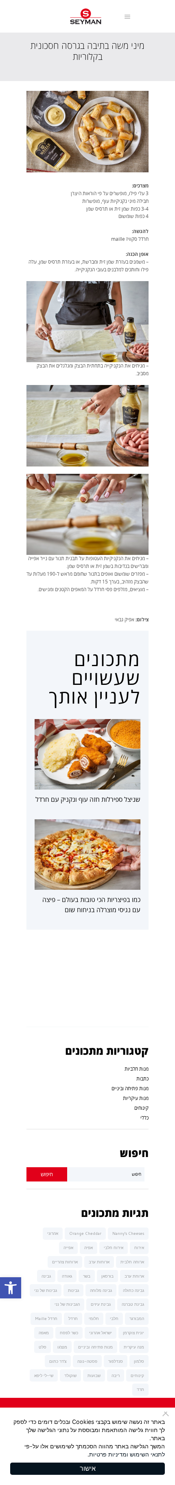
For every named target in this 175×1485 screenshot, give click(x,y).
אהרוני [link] (52, 1233)
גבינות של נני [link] (45, 1290)
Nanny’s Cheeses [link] (128, 1233)
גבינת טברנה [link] (133, 1304)
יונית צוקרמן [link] (133, 1332)
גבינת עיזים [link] (101, 1304)
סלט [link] (42, 1347)
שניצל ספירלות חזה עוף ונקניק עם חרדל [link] (87, 799)
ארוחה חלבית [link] (132, 1262)
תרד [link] (140, 1389)
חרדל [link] (73, 1318)
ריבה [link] (116, 1375)
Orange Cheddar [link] (85, 1233)
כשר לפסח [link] (69, 1332)
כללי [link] (144, 1117)
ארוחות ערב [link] (99, 1262)
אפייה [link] (68, 1247)
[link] (10, 1287)
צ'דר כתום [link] (57, 1361)
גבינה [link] (46, 1276)
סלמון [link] (139, 1361)
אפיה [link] (88, 1247)
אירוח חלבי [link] (113, 1247)
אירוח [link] (139, 1247)
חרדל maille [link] (46, 1318)
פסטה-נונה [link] (87, 1361)
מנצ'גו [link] (62, 1347)
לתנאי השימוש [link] (147, 1454)
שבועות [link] (94, 1375)
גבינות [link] (73, 1290)
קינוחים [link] (141, 1107)
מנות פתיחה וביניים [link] (130, 1088)
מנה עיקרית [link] (134, 1347)
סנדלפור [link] (115, 1361)
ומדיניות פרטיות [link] (108, 1454)
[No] (167, 1414)
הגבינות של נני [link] (67, 1304)
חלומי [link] (94, 1318)
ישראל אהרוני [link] (100, 1332)
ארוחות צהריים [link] (65, 1262)
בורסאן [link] (107, 1276)
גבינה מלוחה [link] (101, 1290)
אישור (88, 1468)
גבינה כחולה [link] (133, 1290)
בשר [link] (86, 1276)
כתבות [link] (142, 1078)
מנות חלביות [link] (137, 1068)
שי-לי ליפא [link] (43, 1375)
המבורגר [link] (136, 1318)
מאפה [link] (44, 1332)
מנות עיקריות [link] (136, 1098)
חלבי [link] (114, 1318)
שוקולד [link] (70, 1375)
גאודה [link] (67, 1276)
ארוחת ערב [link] (134, 1276)
